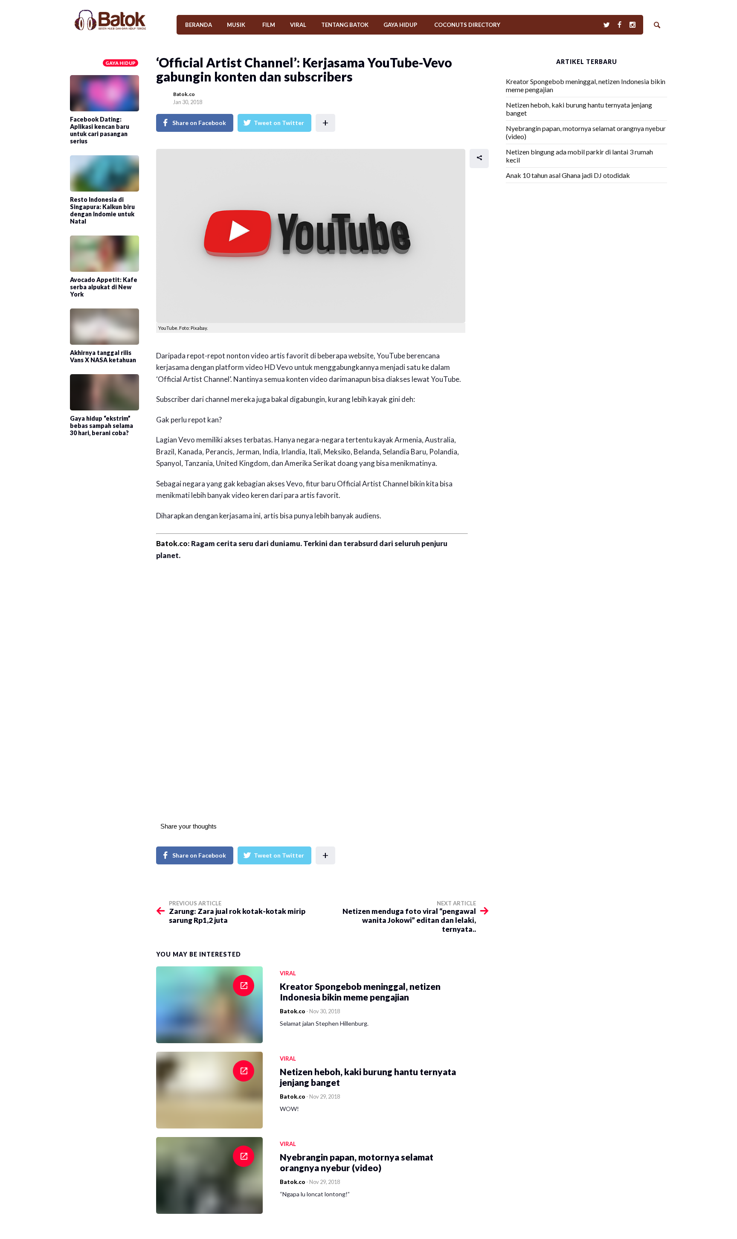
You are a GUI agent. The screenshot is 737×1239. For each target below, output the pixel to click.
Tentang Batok (344, 24)
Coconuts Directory (467, 24)
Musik (236, 24)
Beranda (198, 24)
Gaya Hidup (400, 24)
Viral (298, 24)
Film (268, 24)
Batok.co (184, 94)
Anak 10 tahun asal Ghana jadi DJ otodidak (568, 175)
